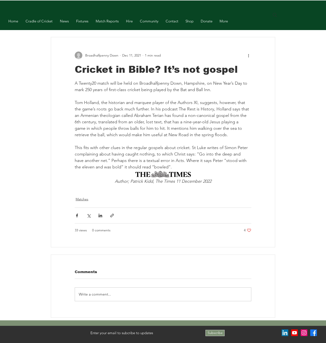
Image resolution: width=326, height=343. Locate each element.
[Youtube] (294, 332)
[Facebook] (313, 332)
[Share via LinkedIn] (100, 215)
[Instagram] (304, 332)
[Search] (275, 15)
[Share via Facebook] (77, 215)
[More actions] (248, 55)
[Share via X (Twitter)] (88, 215)
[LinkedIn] (285, 332)
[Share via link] (112, 215)
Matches (82, 199)
